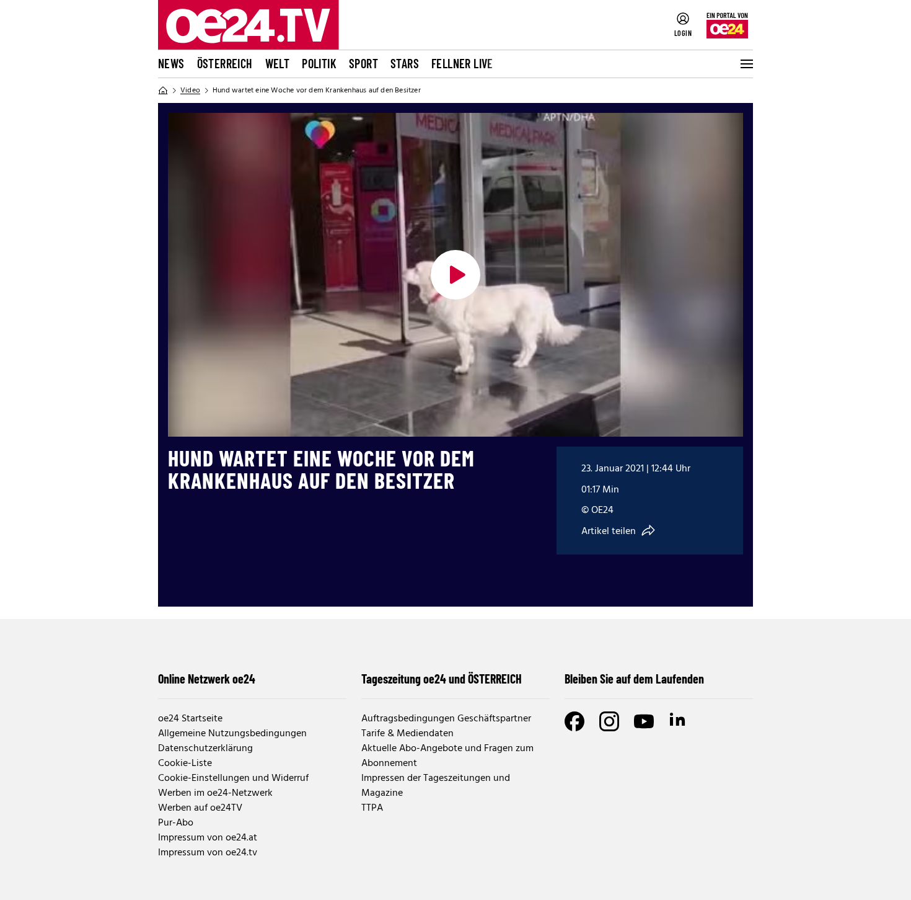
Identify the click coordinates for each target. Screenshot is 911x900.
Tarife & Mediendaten (407, 734)
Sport (363, 63)
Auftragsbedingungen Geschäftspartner (446, 719)
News (171, 63)
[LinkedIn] (679, 721)
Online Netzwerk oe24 (206, 678)
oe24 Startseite (190, 719)
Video (190, 91)
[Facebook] (574, 721)
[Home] (163, 91)
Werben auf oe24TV (200, 808)
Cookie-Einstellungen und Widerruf (233, 778)
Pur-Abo (175, 823)
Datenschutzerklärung (205, 749)
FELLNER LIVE (462, 63)
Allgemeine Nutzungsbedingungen (232, 734)
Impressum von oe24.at (207, 838)
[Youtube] (644, 721)
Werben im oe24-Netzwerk (215, 793)
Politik (319, 63)
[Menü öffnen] (745, 64)
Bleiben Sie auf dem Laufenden (634, 678)
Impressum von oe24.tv (207, 853)
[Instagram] (609, 721)
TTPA (372, 808)
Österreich (225, 63)
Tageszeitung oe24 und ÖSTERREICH (441, 678)
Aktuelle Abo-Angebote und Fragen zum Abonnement (447, 756)
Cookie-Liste (185, 763)
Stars (404, 63)
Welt (277, 63)
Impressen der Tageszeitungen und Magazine (435, 785)
